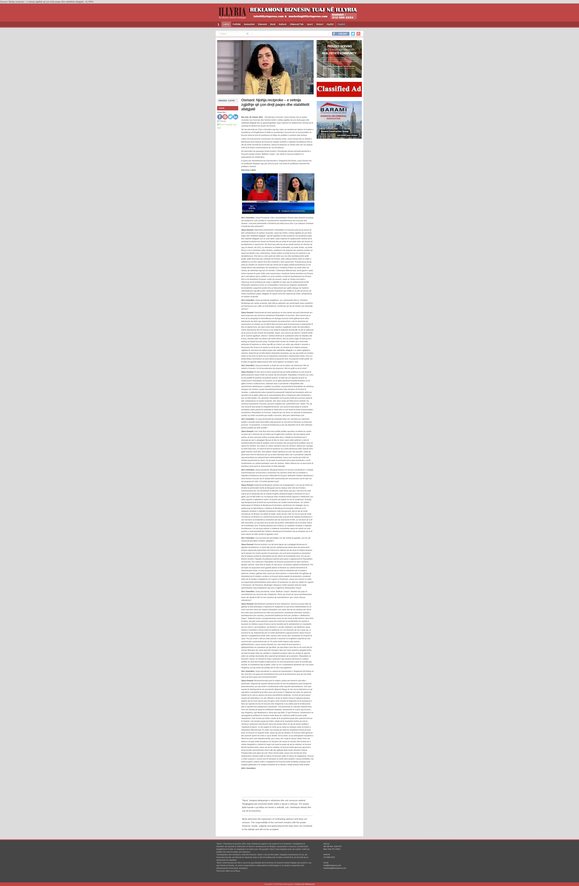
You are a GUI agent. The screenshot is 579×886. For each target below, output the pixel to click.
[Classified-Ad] (339, 96)
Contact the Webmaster (305, 884)
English (341, 24)
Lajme (226, 24)
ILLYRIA (234, 14)
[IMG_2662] (339, 77)
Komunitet (249, 24)
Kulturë (282, 24)
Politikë (237, 24)
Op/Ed (330, 24)
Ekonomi (262, 24)
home (218, 24)
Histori (319, 24)
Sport (310, 24)
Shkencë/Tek (297, 24)
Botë (272, 24)
